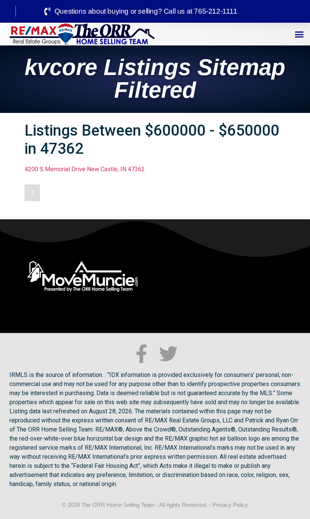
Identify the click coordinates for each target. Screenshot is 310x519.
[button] (299, 34)
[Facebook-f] (141, 353)
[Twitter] (168, 353)
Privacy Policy (230, 505)
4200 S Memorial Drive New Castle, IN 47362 (85, 169)
